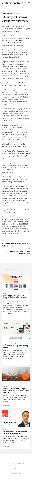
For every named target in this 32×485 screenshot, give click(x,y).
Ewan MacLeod (7, 13)
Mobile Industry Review (12, 3)
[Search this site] (26, 2)
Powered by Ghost (16, 473)
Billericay (5, 26)
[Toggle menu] (29, 2)
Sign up (16, 468)
